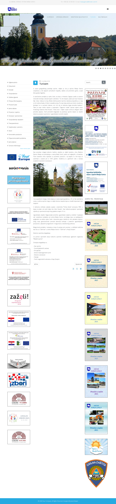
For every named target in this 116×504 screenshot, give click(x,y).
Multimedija (102, 17)
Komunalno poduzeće (15, 134)
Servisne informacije (14, 146)
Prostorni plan (13, 105)
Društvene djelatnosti (78, 17)
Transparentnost (13, 123)
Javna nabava (12, 108)
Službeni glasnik (13, 97)
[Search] (104, 82)
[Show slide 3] (100, 68)
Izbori (10, 131)
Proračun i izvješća (14, 112)
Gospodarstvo (13, 93)
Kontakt (11, 90)
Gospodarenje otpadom (16, 119)
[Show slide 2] (98, 68)
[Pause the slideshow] (110, 39)
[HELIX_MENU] (108, 9)
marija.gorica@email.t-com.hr (88, 2)
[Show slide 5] (105, 68)
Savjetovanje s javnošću (15, 127)
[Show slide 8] (112, 68)
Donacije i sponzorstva (15, 116)
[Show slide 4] (103, 68)
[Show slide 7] (110, 68)
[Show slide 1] (96, 68)
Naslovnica (40, 17)
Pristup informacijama (15, 101)
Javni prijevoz (12, 142)
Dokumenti (12, 86)
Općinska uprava (61, 17)
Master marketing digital (25, 148)
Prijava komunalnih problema (17, 138)
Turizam (93, 17)
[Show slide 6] (107, 68)
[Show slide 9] (115, 68)
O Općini (49, 17)
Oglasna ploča (13, 82)
